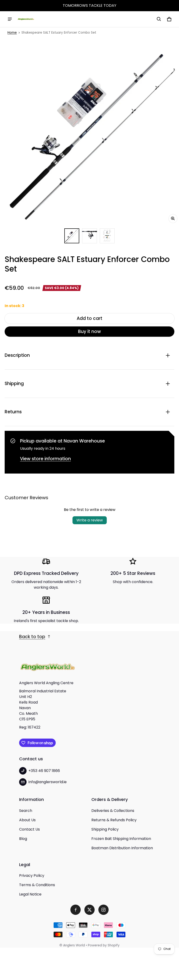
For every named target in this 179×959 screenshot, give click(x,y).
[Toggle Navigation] (10, 19)
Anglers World (74, 945)
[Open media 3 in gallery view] (107, 235)
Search (25, 810)
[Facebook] (75, 910)
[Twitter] (89, 910)
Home (12, 32)
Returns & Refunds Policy (114, 820)
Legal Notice (30, 894)
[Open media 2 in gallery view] (89, 235)
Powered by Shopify (104, 945)
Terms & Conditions (37, 885)
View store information (45, 459)
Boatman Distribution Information (122, 848)
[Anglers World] (26, 19)
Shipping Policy (105, 829)
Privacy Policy (31, 875)
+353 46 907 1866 (44, 770)
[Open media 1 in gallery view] (71, 235)
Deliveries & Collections (112, 810)
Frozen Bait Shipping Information (121, 838)
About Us (27, 820)
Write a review (89, 520)
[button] (159, 19)
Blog (23, 838)
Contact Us (29, 829)
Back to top (32, 636)
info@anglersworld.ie (47, 782)
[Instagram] (103, 910)
